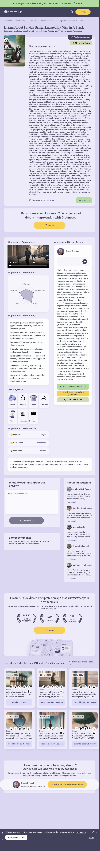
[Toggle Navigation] (94, 11)
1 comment (71, 502)
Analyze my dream (82, 37)
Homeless (33, 21)
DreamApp (8, 21)
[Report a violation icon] (55, 46)
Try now (83, 12)
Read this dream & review (52, 702)
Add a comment (26, 520)
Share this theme (82, 43)
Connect (77, 3)
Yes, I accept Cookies (16, 837)
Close (91, 837)
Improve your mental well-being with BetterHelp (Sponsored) (42, 3)
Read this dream (19, 702)
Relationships (21, 21)
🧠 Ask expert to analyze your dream (73, 393)
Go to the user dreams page (81, 662)
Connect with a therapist (75, 386)
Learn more (81, 832)
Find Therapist (84, 200)
